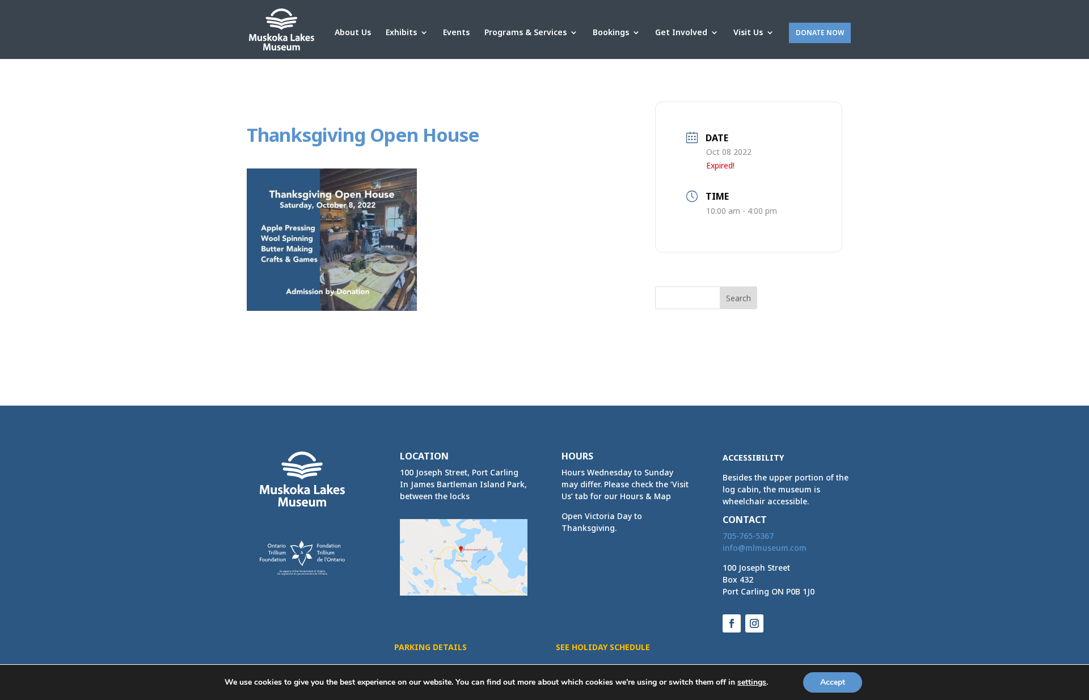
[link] (281, 28)
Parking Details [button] (430, 647)
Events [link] (456, 32)
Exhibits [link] (401, 32)
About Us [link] (353, 32)
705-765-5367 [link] (748, 535)
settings (751, 682)
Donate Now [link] (820, 32)
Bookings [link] (611, 32)
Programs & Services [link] (525, 32)
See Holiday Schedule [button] (603, 647)
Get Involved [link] (681, 32)
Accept (832, 682)
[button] (738, 297)
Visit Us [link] (748, 32)
